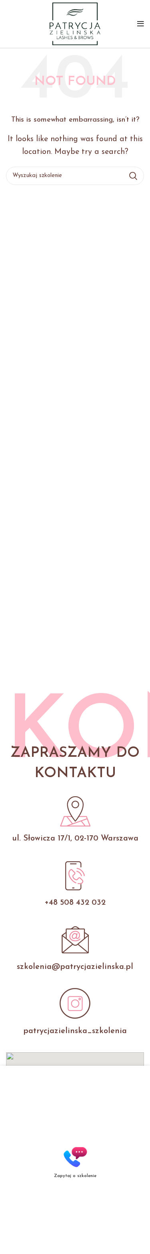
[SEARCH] (133, 176)
